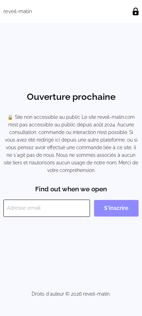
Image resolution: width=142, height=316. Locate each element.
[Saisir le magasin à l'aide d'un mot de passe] (135, 11)
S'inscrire (116, 208)
